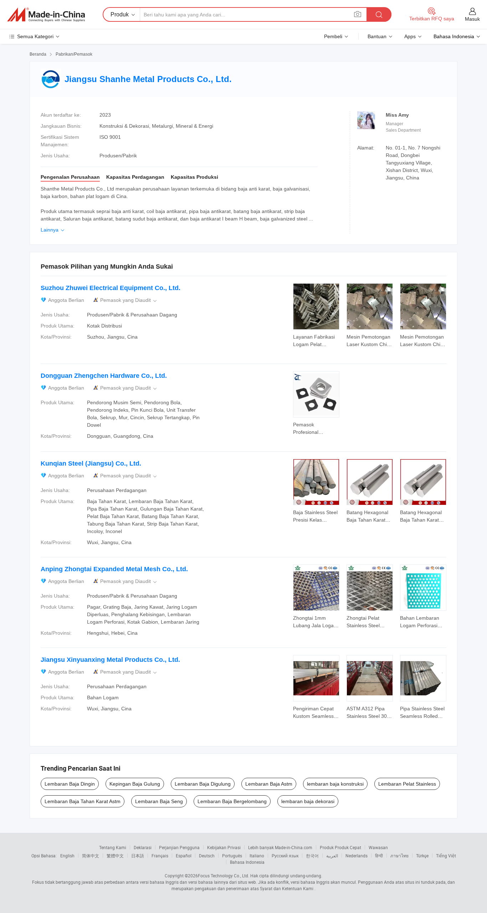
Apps (410, 36)
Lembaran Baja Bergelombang (232, 801)
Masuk (472, 19)
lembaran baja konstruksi (335, 784)
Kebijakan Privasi (224, 847)
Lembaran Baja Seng (159, 801)
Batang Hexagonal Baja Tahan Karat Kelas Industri (367, 519)
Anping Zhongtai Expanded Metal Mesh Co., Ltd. (114, 569)
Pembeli (333, 36)
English (67, 855)
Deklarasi (143, 847)
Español (183, 855)
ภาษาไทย (399, 855)
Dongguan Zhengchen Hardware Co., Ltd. (104, 375)
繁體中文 (115, 855)
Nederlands (356, 855)
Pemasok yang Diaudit (129, 300)
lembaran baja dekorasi (307, 801)
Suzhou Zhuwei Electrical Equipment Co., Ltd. (110, 287)
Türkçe (422, 855)
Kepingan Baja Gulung (134, 784)
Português (232, 855)
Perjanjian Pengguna (179, 847)
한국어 (312, 855)
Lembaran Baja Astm (268, 784)
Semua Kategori (35, 36)
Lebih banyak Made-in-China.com (280, 847)
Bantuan (377, 36)
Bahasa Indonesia (247, 862)
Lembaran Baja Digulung (203, 784)
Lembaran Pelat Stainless (407, 784)
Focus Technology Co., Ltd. (223, 875)
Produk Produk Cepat (340, 847)
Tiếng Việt (446, 855)
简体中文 (90, 855)
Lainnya (53, 230)
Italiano (257, 855)
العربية (332, 855)
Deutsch (207, 855)
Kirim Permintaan (316, 340)
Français (160, 855)
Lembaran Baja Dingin (70, 784)
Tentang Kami (112, 847)
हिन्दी (379, 855)
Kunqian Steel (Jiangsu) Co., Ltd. (91, 463)
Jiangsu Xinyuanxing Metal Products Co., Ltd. (110, 659)
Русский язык (285, 855)
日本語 (137, 855)
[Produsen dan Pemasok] (46, 14)
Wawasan (378, 847)
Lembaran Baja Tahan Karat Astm (83, 801)
